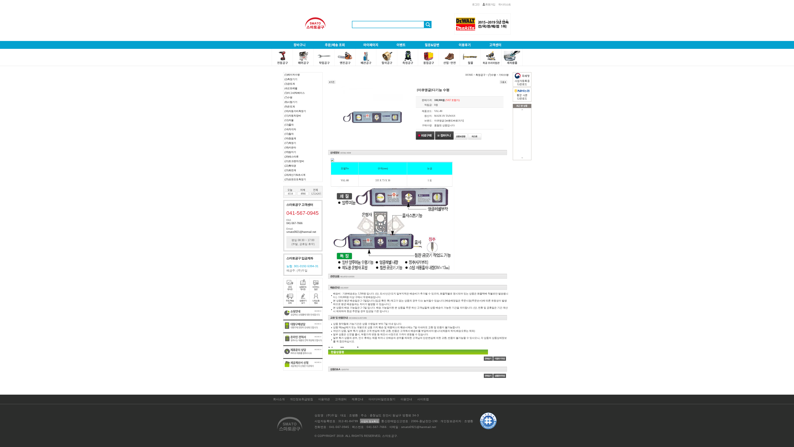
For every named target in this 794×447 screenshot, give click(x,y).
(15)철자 (289, 133)
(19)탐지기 (290, 152)
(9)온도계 (290, 106)
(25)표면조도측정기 (295, 179)
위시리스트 (504, 4)
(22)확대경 (290, 165)
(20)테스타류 (292, 156)
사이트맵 (423, 399)
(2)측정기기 (291, 79)
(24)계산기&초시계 (295, 174)
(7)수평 (288, 97)
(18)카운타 (290, 147)
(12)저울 (289, 120)
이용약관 (324, 399)
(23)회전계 (290, 170)
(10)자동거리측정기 (295, 111)
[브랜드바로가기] (454, 120)
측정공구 (480, 74)
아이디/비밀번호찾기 (381, 399)
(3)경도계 (290, 83)
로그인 (476, 4)
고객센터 (341, 399)
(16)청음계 (290, 138)
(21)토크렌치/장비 (294, 161)
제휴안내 (357, 399)
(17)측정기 (290, 143)
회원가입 (490, 4)
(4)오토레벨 (291, 88)
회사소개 (279, 399)
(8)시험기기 (291, 102)
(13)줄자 (289, 124)
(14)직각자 (290, 129)
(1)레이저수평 (292, 74)
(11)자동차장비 (293, 115)
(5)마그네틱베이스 (295, 92)
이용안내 (406, 399)
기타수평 (504, 74)
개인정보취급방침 (301, 399)
